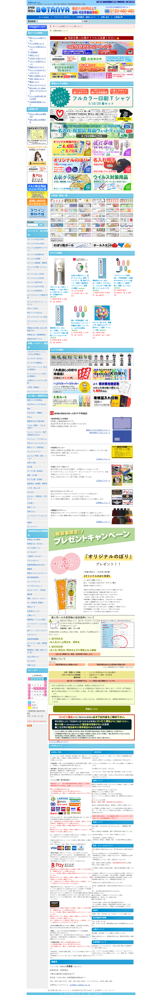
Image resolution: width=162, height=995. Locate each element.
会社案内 (98, 990)
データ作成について (36, 43)
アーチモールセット (34, 586)
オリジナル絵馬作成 (34, 291)
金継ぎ (29, 522)
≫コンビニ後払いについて (58, 742)
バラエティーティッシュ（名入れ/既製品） (36, 353)
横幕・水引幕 (32, 475)
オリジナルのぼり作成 (35, 239)
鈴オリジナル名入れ (34, 313)
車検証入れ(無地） (34, 539)
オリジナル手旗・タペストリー (37, 268)
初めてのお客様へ (36, 33)
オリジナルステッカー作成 (37, 317)
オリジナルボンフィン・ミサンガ (37, 303)
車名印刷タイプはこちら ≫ (99, 433)
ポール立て (31, 661)
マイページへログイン (62, 17)
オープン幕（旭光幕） (35, 471)
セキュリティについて (37, 85)
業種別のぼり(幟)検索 (35, 421)
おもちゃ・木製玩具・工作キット (37, 497)
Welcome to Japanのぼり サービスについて (38, 90)
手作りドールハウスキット (37, 443)
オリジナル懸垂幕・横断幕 (37, 263)
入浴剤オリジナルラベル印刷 (37, 381)
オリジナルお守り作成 (35, 286)
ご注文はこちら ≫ (103, 459)
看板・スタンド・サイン (36, 598)
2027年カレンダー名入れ (36, 404)
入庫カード (31, 615)
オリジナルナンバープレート (37, 322)
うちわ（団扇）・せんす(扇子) (36, 426)
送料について (34, 55)
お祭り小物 (31, 463)
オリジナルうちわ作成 (35, 278)
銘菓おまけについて (36, 67)
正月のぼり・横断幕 (34, 413)
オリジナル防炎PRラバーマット (37, 249)
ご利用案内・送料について (86, 17)
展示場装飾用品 (33, 577)
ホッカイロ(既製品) (34, 363)
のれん (29, 417)
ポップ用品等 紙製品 (35, 603)
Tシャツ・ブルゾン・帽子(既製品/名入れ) (36, 433)
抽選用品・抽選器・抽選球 (37, 484)
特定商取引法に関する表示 (82, 990)
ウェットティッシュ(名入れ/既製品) (36, 375)
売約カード (31, 607)
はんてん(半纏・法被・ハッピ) (36, 457)
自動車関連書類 (33, 639)
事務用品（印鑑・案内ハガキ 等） (37, 651)
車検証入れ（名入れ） (35, 544)
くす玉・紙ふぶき (33, 488)
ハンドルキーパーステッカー (37, 517)
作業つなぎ (31, 665)
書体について (34, 82)
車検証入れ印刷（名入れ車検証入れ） (37, 329)
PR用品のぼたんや (34, 2)
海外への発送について (37, 76)
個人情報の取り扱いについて (58, 990)
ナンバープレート (33, 582)
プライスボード (33, 561)
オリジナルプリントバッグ (37, 391)
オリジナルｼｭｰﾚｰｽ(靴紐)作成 (37, 296)
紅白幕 (29, 467)
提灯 (29, 409)
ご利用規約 (33, 52)
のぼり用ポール (33, 657)
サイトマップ (109, 990)
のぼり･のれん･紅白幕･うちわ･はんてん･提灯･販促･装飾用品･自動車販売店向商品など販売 (56, 4)
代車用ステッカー (33, 611)
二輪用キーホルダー (34, 556)
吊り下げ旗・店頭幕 (34, 479)
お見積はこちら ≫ (103, 503)
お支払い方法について (37, 58)
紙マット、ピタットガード (37, 630)
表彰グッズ (31, 507)
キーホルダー (32, 552)
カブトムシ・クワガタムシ (37, 439)
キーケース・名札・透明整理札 (37, 644)
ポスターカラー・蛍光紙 (36, 590)
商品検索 (31, 21)
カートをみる (44, 17)
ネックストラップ (33, 452)
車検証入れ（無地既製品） (37, 335)
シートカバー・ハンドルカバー (37, 625)
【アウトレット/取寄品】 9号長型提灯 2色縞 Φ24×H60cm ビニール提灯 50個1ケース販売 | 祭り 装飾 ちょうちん (123, 280)
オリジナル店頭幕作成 (35, 254)
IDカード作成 (32, 308)
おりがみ (30, 492)
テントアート (32, 527)
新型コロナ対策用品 (34, 400)
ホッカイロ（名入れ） (35, 358)
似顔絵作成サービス (34, 339)
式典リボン (31, 511)
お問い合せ (105, 17)
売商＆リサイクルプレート (37, 573)
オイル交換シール (33, 548)
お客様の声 (118, 17)
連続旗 (29, 594)
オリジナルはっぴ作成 (35, 274)
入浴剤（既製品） (33, 387)
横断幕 (29, 569)
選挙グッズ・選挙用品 (35, 447)
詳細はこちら (92, 709)
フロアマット (32, 635)
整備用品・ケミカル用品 (36, 620)
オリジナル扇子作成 (34, 282)
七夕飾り (30, 503)
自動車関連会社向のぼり (36, 565)
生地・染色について (36, 79)
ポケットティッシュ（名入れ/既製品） (37, 368)
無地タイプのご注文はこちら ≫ (98, 430)
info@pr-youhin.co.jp (80, 985)
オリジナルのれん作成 (35, 243)
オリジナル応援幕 (33, 259)
